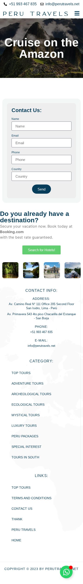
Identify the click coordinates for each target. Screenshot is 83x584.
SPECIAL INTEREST (27, 447)
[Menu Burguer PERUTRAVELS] (77, 13)
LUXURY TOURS (24, 425)
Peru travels (24, 530)
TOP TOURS (21, 487)
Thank (17, 519)
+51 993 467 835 (41, 332)
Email (15, 135)
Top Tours (21, 373)
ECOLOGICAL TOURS (28, 404)
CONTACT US (22, 508)
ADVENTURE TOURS (27, 383)
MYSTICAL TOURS (26, 415)
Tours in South (25, 457)
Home (16, 540)
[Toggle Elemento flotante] (66, 572)
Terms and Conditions (31, 498)
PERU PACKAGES (25, 436)
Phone (16, 152)
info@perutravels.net (41, 345)
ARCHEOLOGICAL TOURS (31, 394)
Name (15, 119)
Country (16, 169)
